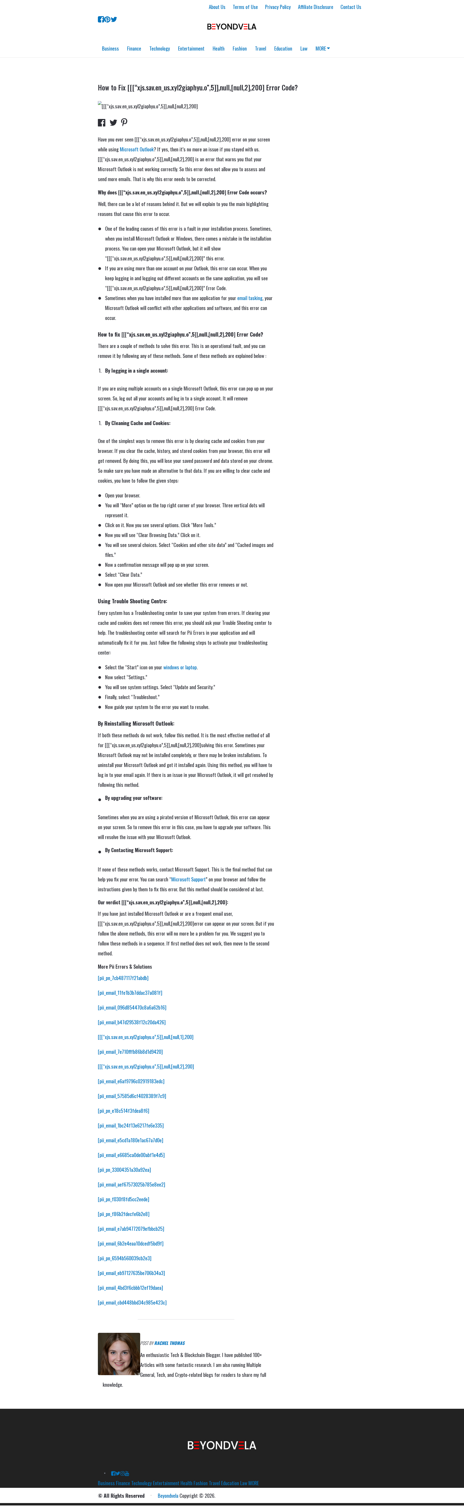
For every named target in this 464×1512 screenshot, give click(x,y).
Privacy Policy (278, 6)
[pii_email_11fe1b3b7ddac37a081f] (130, 992)
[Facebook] (101, 19)
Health (219, 48)
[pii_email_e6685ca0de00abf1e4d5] (131, 1154)
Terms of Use (245, 6)
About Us (217, 6)
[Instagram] (122, 1473)
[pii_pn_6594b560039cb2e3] (125, 1258)
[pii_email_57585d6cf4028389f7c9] (132, 1095)
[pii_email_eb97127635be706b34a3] (131, 1272)
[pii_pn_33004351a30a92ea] (124, 1169)
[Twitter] (113, 19)
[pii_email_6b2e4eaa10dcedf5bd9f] (131, 1243)
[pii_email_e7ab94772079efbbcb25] (131, 1228)
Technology (159, 48)
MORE (321, 48)
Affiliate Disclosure (315, 6)
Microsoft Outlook (137, 149)
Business (110, 48)
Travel (260, 48)
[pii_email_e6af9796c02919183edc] (131, 1081)
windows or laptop (180, 667)
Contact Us (351, 6)
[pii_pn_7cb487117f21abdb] (123, 977)
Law (303, 48)
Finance (134, 48)
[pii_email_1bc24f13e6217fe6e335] (131, 1125)
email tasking (249, 298)
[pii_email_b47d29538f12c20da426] (132, 1022)
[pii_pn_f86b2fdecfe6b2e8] (124, 1213)
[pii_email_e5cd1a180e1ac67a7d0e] (130, 1140)
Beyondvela (168, 1495)
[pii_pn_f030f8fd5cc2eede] (123, 1199)
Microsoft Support (188, 879)
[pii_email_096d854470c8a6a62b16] (132, 1007)
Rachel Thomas (169, 1343)
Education (283, 48)
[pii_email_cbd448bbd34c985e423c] (132, 1302)
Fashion (240, 48)
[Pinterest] (107, 19)
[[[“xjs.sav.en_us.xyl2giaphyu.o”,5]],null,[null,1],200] (146, 1036)
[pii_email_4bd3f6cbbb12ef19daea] (130, 1287)
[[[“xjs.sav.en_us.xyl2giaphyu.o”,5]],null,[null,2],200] (146, 1066)
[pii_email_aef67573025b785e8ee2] (131, 1184)
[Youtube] (127, 1473)
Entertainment (191, 48)
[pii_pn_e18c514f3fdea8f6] (123, 1110)
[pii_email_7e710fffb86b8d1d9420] (130, 1051)
